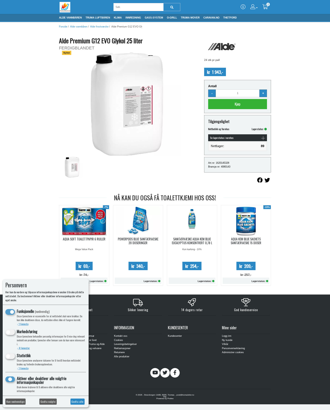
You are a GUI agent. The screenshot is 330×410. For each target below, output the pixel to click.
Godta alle (77, 402)
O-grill (172, 17)
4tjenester (23, 348)
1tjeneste (22, 324)
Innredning (133, 17)
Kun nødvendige (15, 402)
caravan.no (211, 17)
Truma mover (190, 17)
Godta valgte (48, 402)
